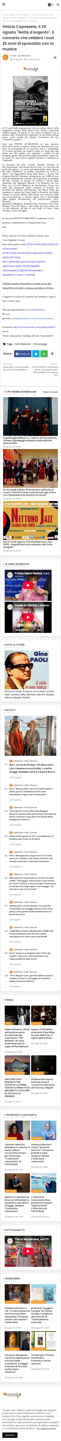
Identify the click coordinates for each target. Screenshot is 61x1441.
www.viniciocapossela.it (41, 318)
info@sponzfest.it (20, 318)
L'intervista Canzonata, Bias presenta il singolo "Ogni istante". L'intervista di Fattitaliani (42, 1204)
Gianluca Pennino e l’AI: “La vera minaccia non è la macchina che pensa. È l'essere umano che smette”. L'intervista (17, 1315)
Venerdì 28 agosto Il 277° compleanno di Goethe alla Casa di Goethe (31, 837)
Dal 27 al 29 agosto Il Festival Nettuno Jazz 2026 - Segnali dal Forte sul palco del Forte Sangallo (27, 544)
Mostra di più (50, 391)
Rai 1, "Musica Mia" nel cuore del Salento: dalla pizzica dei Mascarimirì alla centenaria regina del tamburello (31, 791)
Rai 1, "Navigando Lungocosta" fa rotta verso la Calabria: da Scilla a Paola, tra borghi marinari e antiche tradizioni (30, 858)
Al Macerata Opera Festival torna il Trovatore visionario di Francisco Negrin (43, 1083)
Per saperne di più (46, 1428)
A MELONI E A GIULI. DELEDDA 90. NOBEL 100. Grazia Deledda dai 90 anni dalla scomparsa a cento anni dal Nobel (31, 934)
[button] (58, 5)
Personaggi (22, 14)
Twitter (36, 353)
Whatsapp (44, 353)
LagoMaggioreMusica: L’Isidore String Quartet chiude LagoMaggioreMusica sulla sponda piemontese (30, 441)
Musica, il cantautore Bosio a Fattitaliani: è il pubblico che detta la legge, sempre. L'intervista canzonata (17, 1204)
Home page (8, 14)
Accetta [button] (9, 1435)
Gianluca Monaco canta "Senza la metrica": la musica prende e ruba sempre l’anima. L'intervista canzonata (42, 1153)
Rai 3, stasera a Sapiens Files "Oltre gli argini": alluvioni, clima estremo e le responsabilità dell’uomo (30, 956)
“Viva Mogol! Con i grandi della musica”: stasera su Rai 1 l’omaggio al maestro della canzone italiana (31, 978)
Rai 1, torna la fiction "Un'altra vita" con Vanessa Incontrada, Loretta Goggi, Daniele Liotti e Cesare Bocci (32, 768)
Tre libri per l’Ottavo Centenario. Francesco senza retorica (42, 1359)
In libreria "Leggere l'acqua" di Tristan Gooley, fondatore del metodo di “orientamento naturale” (42, 1315)
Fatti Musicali (22, 344)
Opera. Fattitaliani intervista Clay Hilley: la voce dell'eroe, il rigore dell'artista (43, 1033)
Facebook (24, 353)
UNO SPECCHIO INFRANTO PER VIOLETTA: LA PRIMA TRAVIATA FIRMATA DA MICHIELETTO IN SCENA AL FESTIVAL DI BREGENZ (17, 1088)
